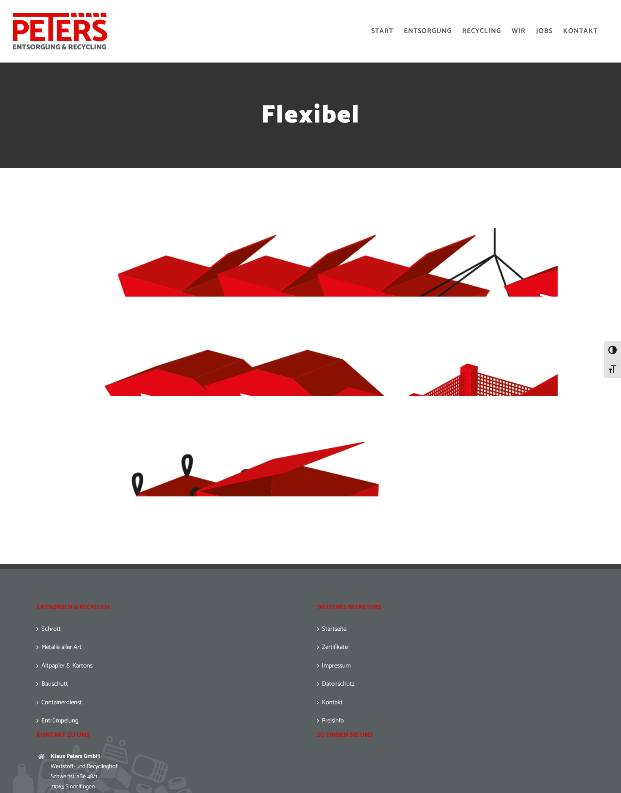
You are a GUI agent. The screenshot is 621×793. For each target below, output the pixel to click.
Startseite (334, 629)
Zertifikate (335, 647)
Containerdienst (61, 703)
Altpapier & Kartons (67, 666)
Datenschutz (338, 684)
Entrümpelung (60, 721)
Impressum (336, 666)
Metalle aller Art (61, 647)
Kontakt (332, 703)
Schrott (51, 629)
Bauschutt (54, 684)
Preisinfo (333, 721)
